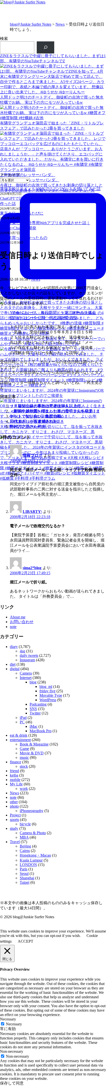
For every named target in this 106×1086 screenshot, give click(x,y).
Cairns (25, 850)
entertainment (20, 740)
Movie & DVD (32, 753)
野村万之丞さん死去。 (29, 426)
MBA (24, 837)
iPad (23, 717)
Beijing (25, 846)
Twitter (35, 713)
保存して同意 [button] (12, 1083)
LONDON (28, 865)
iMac (33, 726)
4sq (22, 651)
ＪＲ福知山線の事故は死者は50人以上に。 (47, 406)
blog (33, 682)
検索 (4, 38)
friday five (47, 691)
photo (14, 806)
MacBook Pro (41, 731)
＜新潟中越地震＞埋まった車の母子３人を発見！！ (55, 411)
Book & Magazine (34, 744)
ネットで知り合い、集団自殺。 (37, 416)
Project (15, 815)
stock (24, 766)
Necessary (14, 1024)
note (13, 627)
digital (14, 669)
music (24, 757)
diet (13, 664)
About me (17, 617)
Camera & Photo (33, 833)
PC (22, 722)
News (60, 24)
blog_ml (45, 686)
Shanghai (27, 878)
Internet (26, 678)
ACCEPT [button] (25, 941)
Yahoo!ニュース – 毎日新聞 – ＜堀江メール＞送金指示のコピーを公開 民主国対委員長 (53, 315)
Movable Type (50, 695)
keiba (14, 775)
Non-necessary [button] (11, 1051)
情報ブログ (32, 455)
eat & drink (18, 735)
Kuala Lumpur (31, 860)
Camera (26, 673)
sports (14, 819)
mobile (15, 780)
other (14, 802)
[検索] (45, 47)
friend (14, 771)
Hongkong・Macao (35, 855)
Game (24, 749)
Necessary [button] (8, 1019)
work (24, 788)
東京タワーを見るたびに (21, 213)
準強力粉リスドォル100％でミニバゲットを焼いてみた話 (50, 189)
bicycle (25, 824)
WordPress (47, 700)
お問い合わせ (22, 622)
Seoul (24, 873)
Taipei (24, 882)
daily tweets (29, 655)
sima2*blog (32, 568)
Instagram (27, 660)
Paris (23, 869)
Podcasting (38, 704)
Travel (15, 842)
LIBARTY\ (32, 511)
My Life (16, 784)
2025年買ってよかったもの (23, 238)
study (14, 828)
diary (14, 647)
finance (15, 762)
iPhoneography (31, 811)
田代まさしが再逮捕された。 (35, 421)
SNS (33, 709)
